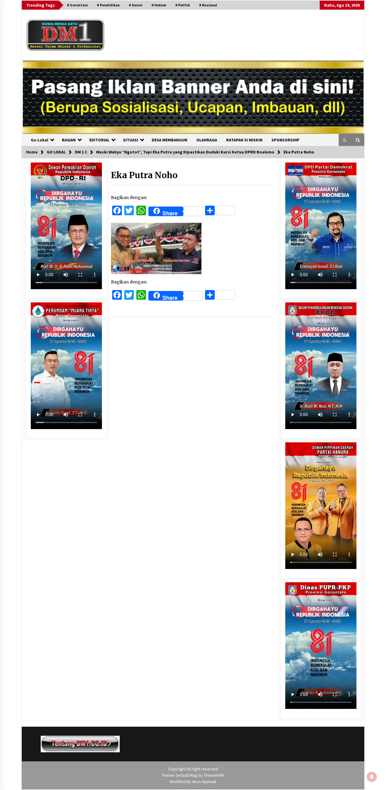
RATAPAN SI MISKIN (244, 140)
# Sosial (135, 5)
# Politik (182, 5)
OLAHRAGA (206, 140)
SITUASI (130, 140)
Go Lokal (39, 140)
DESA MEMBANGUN (169, 140)
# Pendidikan (108, 5)
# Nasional (208, 5)
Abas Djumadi (204, 781)
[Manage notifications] (372, 777)
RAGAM (69, 140)
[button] (345, 140)
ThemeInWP (214, 775)
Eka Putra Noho (144, 175)
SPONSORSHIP (285, 140)
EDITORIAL (99, 140)
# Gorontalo (77, 5)
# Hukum (158, 5)
